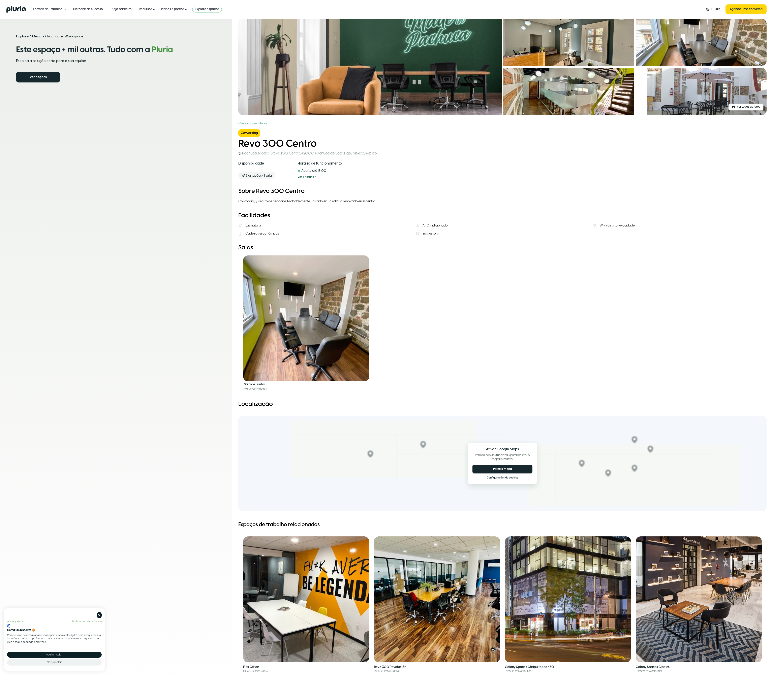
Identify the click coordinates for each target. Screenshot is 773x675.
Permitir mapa (502, 469)
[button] (16, 621)
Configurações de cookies (502, 477)
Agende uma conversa (746, 9)
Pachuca (54, 36)
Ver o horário (306, 177)
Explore (22, 36)
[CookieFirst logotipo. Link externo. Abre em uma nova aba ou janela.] (8, 626)
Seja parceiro (122, 9)
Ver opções (38, 77)
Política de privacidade (87, 621)
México (38, 36)
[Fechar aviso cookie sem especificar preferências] (99, 615)
